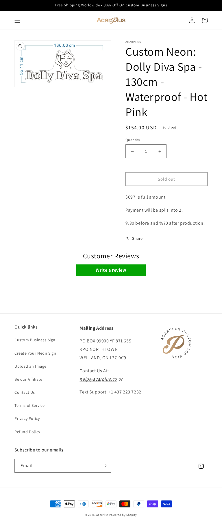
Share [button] (137, 238)
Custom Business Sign (35, 339)
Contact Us (24, 392)
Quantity (132, 139)
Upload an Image (30, 366)
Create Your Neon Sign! (36, 353)
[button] (17, 20)
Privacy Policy (27, 418)
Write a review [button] (111, 270)
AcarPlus (102, 515)
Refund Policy (27, 431)
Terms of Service (29, 405)
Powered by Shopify (123, 515)
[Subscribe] (104, 466)
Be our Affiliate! (29, 379)
